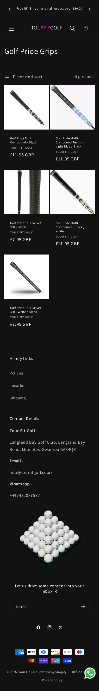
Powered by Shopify (52, 672)
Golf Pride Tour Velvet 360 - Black (25, 225)
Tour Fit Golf (28, 672)
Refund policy (82, 672)
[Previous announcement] (9, 9)
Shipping (18, 398)
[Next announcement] (89, 9)
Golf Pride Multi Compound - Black (23, 140)
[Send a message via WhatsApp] (90, 673)
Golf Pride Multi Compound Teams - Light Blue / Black (70, 142)
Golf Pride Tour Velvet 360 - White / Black (25, 310)
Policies (17, 373)
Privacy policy (52, 680)
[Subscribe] (82, 606)
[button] (11, 28)
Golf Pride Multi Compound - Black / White (70, 227)
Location (18, 385)
